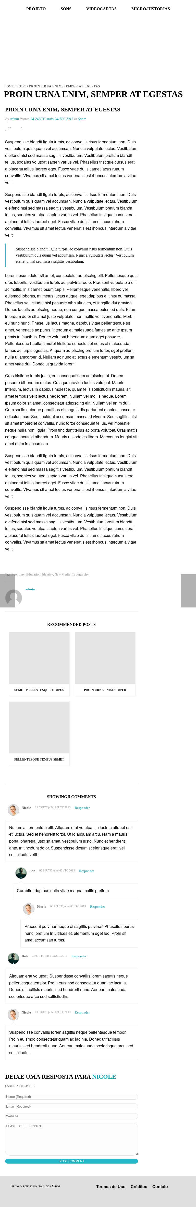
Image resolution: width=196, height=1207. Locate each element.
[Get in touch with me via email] (28, 596)
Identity (47, 574)
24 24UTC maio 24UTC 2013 (51, 119)
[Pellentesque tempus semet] (39, 727)
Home (9, 86)
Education (33, 574)
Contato (160, 1186)
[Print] (39, 128)
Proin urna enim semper (105, 690)
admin (14, 119)
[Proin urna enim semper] (105, 658)
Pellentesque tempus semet (39, 759)
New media (62, 574)
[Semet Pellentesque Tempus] (39, 658)
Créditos (139, 1186)
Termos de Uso (111, 1186)
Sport (21, 86)
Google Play (25, 1194)
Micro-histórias (150, 9)
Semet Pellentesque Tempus (39, 690)
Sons (66, 9)
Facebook (6, 9)
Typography (80, 574)
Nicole (104, 1076)
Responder (82, 808)
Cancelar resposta (20, 1085)
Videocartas (101, 9)
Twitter (17, 9)
